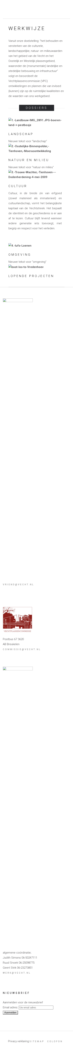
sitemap (36, 1041)
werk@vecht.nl (17, 973)
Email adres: (11, 1007)
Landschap (21, 134)
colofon (55, 1041)
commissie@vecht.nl (22, 649)
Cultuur (17, 186)
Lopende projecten (31, 276)
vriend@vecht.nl (18, 584)
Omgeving (19, 254)
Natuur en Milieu (28, 160)
